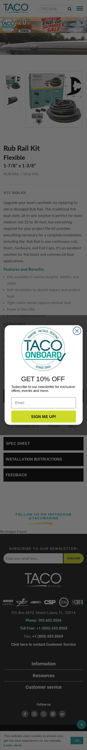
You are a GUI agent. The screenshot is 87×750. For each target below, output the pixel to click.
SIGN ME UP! (43, 416)
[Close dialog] (77, 331)
